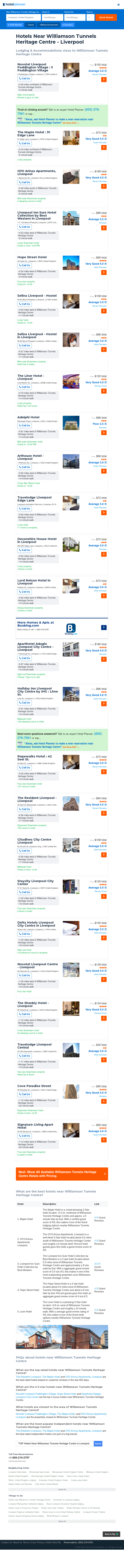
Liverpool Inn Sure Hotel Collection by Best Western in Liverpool (36, 215)
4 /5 (96, 1217)
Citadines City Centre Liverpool (34, 841)
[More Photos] (71, 76)
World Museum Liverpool (57, 1515)
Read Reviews (100, 849)
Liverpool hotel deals (17, 1471)
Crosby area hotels (79, 1480)
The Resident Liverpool (28, 1376)
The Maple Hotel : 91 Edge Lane (33, 134)
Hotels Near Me (53, 1542)
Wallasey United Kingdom (97, 1471)
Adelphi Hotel (28, 417)
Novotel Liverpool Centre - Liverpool (37, 966)
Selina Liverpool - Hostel (37, 295)
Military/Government (49, 24)
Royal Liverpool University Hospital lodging (65, 1503)
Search (98, 1444)
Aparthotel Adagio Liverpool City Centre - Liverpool (35, 646)
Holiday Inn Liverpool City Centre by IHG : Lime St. (37, 691)
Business (69, 24)
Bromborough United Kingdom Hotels (47, 1476)
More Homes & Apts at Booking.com (35, 624)
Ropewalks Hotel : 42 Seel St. (34, 758)
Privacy (41, 1542)
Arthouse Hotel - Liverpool (30, 457)
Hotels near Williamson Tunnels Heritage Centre (29, 1499)
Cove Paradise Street (34, 1085)
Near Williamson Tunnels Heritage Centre (23, 12)
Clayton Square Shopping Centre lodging (26, 1515)
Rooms (89, 12)
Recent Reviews (99, 74)
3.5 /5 (97, 1264)
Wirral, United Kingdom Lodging (22, 1480)
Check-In (46, 12)
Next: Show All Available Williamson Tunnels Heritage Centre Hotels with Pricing (57, 1174)
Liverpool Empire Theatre (94, 1511)
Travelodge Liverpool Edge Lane (34, 499)
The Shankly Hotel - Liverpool (33, 1004)
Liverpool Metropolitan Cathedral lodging (25, 1503)
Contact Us (6, 1542)
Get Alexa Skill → (71, 122)
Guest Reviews (100, 142)
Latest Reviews (100, 699)
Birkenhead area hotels (39, 1471)
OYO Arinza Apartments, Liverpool (36, 172)
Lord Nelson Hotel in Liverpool (34, 582)
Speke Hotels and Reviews (20, 1484)
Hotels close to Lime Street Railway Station (61, 1511)
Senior (31, 24)
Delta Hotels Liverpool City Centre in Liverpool (36, 924)
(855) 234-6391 (85, 1542)
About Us (17, 1542)
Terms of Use (29, 1542)
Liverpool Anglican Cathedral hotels (23, 1511)
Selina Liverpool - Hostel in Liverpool (37, 336)
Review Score (101, 386)
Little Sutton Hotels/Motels (46, 1484)
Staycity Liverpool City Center (35, 883)
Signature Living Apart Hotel (35, 1126)
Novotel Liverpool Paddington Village (36, 1393)
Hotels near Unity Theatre (52, 1507)
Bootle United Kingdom (18, 1476)
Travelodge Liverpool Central (34, 1046)
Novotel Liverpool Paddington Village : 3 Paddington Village (35, 67)
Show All (62, 1489)
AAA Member (16, 24)
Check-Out (68, 12)
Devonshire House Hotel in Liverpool (37, 540)
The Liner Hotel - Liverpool (30, 377)
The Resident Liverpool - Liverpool (37, 799)
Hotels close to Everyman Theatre (23, 1507)
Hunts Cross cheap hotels (78, 1476)
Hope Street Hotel (32, 257)
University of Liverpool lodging (66, 1499)
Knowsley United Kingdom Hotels (53, 1480)
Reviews (103, 223)
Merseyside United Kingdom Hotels (67, 1471)
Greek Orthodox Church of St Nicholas (83, 1507)
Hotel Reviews (100, 267)
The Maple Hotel (51, 1376)
